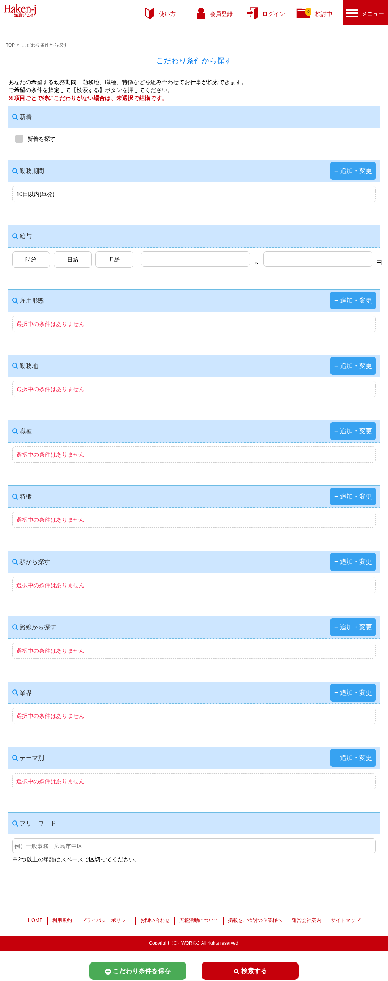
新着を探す (41, 139)
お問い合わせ (155, 920)
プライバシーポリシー (106, 920)
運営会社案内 (306, 920)
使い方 (167, 14)
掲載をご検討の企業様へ (255, 920)
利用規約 (62, 920)
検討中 (319, 13)
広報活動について (199, 920)
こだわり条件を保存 (142, 971)
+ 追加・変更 (353, 171)
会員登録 (221, 14)
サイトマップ (345, 920)
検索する (254, 971)
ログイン (273, 14)
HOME (35, 920)
